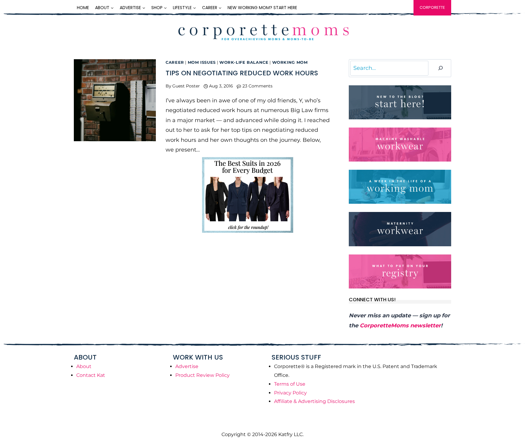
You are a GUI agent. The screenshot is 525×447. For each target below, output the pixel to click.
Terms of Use (289, 384)
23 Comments (257, 86)
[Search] (440, 68)
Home (83, 8)
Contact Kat (90, 375)
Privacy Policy (290, 393)
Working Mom (290, 62)
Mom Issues (202, 62)
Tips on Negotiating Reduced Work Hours (242, 73)
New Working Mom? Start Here (262, 8)
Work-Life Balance (244, 62)
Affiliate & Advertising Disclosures (314, 401)
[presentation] (115, 100)
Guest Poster (186, 86)
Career (175, 62)
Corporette (432, 7)
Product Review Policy (202, 375)
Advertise (186, 366)
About (83, 366)
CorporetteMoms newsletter (400, 325)
